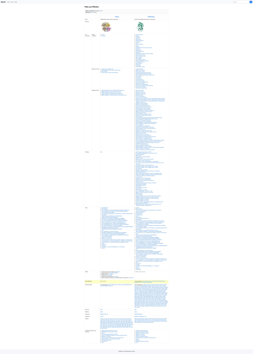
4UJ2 (108, 324)
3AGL (138, 318)
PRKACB (106, 285)
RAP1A (136, 302)
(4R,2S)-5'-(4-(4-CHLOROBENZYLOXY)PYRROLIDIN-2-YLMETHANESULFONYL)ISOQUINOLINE (111, 216)
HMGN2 (162, 293)
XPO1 (112, 285)
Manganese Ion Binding (140, 83)
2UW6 (104, 321)
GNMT (146, 291)
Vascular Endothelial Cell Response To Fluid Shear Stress (112, 337)
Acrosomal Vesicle (139, 34)
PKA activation (139, 155)
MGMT (156, 296)
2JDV (113, 320)
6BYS (159, 321)
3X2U (132, 322)
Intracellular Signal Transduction (142, 330)
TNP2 (136, 306)
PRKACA (151, 16)
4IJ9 (131, 323)
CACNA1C (150, 287)
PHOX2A (159, 299)
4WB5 (117, 324)
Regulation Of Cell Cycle (140, 129)
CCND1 (140, 288)
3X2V (101, 323)
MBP (145, 296)
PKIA (117, 16)
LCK (159, 295)
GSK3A (160, 291)
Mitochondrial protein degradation (142, 203)
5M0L (123, 325)
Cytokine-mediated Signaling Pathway (143, 105)
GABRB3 (150, 290)
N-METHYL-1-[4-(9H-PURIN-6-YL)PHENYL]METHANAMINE (112, 218)
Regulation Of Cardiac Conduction (142, 145)
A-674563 (103, 245)
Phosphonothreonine (140, 212)
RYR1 (141, 303)
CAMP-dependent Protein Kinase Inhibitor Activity (110, 70)
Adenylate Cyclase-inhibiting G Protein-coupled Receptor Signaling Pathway (150, 99)
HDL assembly (138, 188)
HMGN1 (159, 293)
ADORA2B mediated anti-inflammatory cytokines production (147, 197)
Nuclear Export (104, 341)
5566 (135, 309)
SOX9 (136, 304)
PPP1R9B (160, 300)
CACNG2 (157, 287)
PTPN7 (157, 301)
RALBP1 (163, 281)
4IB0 (123, 323)
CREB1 (163, 288)
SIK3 (149, 303)
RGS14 (163, 302)
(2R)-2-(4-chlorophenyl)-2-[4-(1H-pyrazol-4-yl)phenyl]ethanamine (113, 222)
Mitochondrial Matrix (139, 40)
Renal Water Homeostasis (141, 93)
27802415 (131, 277)
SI (145, 303)
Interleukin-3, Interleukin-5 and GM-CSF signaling (145, 175)
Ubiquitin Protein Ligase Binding (142, 84)
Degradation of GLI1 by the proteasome (143, 178)
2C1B (101, 320)
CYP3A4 (142, 289)
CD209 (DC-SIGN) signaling (141, 184)
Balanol (137, 216)
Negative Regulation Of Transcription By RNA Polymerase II (112, 90)
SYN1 (156, 304)
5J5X (149, 321)
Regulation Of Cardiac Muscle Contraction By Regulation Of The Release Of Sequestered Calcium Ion (150, 101)
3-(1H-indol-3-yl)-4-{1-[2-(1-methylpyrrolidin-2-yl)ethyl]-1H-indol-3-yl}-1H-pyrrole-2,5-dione (151, 233)
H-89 (102, 230)
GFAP (162, 290)
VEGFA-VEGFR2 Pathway (141, 172)
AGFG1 (110, 284)
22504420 (117, 271)
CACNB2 (153, 287)
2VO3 (119, 321)
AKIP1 (136, 285)
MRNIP (128, 284)
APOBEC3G (145, 285)
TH (160, 304)
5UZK (154, 321)
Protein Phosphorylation (140, 96)
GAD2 (159, 290)
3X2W (104, 323)
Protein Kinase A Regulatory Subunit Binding (144, 85)
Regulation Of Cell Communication (142, 333)
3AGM (140, 318)
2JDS (108, 320)
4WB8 (125, 324)
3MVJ (106, 322)
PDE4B (139, 299)
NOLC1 (141, 297)
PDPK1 (145, 299)
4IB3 (127, 323)
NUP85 (156, 297)
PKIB (164, 299)
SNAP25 (159, 303)
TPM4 (145, 282)
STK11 (144, 304)
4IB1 (125, 323)
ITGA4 (160, 294)
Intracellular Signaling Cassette (142, 336)
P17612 (144, 316)
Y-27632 (103, 248)
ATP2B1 (164, 285)
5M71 (101, 327)
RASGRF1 (147, 302)
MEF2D (149, 296)
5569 (101, 309)
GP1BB (149, 291)
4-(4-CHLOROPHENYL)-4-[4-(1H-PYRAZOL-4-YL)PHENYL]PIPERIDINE (115, 224)
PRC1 (131, 284)
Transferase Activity (139, 79)
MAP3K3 (139, 296)
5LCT (113, 325)
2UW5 (101, 321)
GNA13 (143, 291)
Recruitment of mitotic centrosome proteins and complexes (147, 161)
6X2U (122, 327)
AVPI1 (139, 287)
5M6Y (130, 325)
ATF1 (158, 285)
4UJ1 (106, 324)
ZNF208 (150, 282)
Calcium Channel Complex (141, 56)
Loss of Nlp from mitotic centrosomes (143, 160)
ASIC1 (153, 285)
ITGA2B (157, 294)
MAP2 (136, 296)
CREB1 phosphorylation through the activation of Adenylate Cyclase (149, 173)
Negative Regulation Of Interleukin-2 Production (145, 110)
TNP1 (165, 304)
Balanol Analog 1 (139, 213)
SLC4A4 (155, 303)
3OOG (111, 322)
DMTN (146, 289)
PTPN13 (153, 301)
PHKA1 (155, 299)
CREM (166, 288)
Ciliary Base (138, 64)
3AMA (126, 321)
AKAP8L (165, 284)
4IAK (117, 323)
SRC (142, 304)
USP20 (158, 306)
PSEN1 (140, 301)
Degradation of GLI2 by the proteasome (143, 179)
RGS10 (157, 302)
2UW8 (109, 321)
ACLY (150, 284)
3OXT (119, 322)
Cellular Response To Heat (141, 112)
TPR (140, 306)
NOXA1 (146, 297)
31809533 (110, 275)
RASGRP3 (151, 302)
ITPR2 (138, 295)
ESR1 (136, 290)
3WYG (129, 322)
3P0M (121, 322)
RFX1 (140, 282)
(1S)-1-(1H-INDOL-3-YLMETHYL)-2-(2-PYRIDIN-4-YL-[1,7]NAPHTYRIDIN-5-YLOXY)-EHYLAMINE (117, 214)
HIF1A (153, 293)
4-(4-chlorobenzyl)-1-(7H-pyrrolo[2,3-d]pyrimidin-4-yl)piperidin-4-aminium (115, 242)
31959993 (115, 273)
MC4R (147, 296)
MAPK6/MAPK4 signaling (141, 185)
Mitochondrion (138, 39)
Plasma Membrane (139, 44)
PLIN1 (136, 300)
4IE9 (129, 323)
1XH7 (118, 318)
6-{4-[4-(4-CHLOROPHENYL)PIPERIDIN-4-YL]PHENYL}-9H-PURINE (114, 220)
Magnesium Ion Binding (140, 70)
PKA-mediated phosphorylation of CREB (143, 152)
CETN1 (150, 288)
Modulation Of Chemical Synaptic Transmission (145, 127)
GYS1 (138, 293)
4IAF (113, 323)
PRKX (109, 285)
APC (141, 285)
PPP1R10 (144, 300)
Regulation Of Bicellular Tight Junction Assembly (145, 149)
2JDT (111, 320)
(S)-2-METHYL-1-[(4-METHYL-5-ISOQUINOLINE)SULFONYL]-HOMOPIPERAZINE (117, 226)
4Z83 (128, 324)
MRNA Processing (139, 95)
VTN (165, 306)
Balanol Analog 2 (139, 208)
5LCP (106, 325)
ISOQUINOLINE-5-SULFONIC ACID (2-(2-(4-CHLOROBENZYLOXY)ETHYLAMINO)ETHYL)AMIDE (111, 228)
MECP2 (153, 281)
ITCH (154, 294)
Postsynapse (138, 65)
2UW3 (127, 320)
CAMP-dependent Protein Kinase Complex (144, 47)
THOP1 (162, 304)
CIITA (155, 288)
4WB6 (120, 324)
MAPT (142, 296)
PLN (138, 300)
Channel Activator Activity (141, 86)
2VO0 (117, 321)
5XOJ (108, 327)
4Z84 (130, 324)
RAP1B (139, 302)
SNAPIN (162, 303)
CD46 (149, 281)
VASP (161, 306)
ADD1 (156, 284)
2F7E (104, 320)
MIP (158, 296)
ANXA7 (138, 285)
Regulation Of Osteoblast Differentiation (143, 120)
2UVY (120, 320)
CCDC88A (136, 288)
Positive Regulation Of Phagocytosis (143, 126)
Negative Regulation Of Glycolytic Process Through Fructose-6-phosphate (150, 147)
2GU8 (136, 318)
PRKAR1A (165, 300)
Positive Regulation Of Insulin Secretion (143, 109)
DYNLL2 (119, 284)
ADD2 (158, 284)
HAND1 (141, 293)
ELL (151, 281)
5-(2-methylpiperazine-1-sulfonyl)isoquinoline (109, 231)
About (12, 2)
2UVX (117, 320)
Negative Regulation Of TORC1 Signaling (143, 146)
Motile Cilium (138, 52)
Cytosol (137, 43)
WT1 (135, 307)
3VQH (126, 322)
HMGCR (156, 293)
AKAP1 (144, 281)
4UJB (115, 324)
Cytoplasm (103, 35)
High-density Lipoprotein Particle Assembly (144, 111)
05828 (101, 311)
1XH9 (123, 318)
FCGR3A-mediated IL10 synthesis (142, 199)
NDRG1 (161, 296)
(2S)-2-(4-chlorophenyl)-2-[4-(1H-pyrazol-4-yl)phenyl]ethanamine (113, 223)
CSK (137, 289)
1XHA (125, 318)
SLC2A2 (152, 303)
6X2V (124, 327)
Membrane (138, 48)
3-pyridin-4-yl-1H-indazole (106, 237)
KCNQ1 (147, 295)
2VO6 (122, 321)
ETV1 (138, 290)
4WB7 (122, 324)
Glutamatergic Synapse (140, 66)
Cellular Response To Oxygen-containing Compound (146, 337)
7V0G (132, 327)
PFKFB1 (148, 299)
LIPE (163, 295)
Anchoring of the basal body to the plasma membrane (146, 182)
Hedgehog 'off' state (139, 181)
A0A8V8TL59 (137, 316)
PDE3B (136, 299)
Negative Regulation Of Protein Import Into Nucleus (111, 92)
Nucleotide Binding (139, 69)
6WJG (140, 322)
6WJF (138, 322)
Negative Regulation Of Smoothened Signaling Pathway (146, 122)
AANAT (144, 284)
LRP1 (166, 295)
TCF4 (142, 282)
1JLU (104, 318)
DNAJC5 (149, 289)
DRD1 (155, 289)
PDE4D (142, 299)
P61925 (101, 316)
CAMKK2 (166, 287)
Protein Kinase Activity (140, 71)
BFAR (147, 281)
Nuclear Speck (138, 50)
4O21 (101, 324)
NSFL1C (153, 297)
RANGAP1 (137, 282)
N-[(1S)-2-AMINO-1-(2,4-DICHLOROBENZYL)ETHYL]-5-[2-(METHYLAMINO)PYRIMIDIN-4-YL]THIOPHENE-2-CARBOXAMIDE (149, 231)
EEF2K (160, 289)
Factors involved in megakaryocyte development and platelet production (149, 201)
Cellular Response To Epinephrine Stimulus (144, 139)
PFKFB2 (152, 299)
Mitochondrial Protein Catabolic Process (143, 114)
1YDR (128, 318)
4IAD (111, 323)
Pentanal (137, 207)
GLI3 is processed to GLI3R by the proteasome (145, 180)
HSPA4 (139, 294)
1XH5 (113, 318)
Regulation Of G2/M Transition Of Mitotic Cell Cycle (111, 91)
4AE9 (148, 320)
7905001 (101, 10)
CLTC (160, 288)
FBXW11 (141, 290)
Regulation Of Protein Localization (142, 341)
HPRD (92, 12)
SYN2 (158, 304)
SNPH (165, 303)
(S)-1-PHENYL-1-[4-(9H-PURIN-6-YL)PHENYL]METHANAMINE (113, 219)
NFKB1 (164, 296)
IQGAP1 (149, 294)
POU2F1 (140, 300)
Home (8, 2)
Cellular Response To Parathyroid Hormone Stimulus (146, 136)
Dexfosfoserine (139, 217)
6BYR (156, 321)
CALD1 (162, 287)
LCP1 (161, 295)
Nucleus (103, 34)
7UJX (129, 327)
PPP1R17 (148, 300)
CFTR (153, 288)
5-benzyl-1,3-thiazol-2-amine (106, 238)
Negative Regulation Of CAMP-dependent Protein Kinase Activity (113, 95)
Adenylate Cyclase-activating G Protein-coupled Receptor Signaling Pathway (150, 98)
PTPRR (160, 301)
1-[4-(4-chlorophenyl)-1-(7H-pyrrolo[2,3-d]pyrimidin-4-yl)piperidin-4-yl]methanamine (116, 239)
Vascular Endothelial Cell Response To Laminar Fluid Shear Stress (148, 141)
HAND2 (144, 293)
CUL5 (140, 289)
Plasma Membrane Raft (140, 59)
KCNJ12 (144, 295)
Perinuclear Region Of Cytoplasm (142, 60)
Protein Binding (104, 71)
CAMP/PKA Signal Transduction (142, 143)
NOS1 (144, 297)
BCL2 (144, 287)
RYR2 (144, 303)
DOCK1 (152, 289)
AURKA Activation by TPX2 (141, 187)
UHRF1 (155, 306)
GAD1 (157, 290)
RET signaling (138, 186)
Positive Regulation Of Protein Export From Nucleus (146, 123)
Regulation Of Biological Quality (142, 331)
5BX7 (101, 325)
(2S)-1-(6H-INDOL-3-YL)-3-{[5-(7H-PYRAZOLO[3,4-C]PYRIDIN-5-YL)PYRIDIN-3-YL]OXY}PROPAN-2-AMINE (151, 226)
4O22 (104, 324)
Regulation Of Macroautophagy (142, 103)
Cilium (137, 45)
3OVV (113, 322)
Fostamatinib (138, 269)
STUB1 (153, 304)
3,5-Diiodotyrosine (104, 207)
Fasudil (102, 243)
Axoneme (137, 46)
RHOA (166, 302)
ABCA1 (147, 284)
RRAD (136, 303)
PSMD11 (143, 301)
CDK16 (143, 288)
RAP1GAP (143, 302)
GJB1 (136, 291)
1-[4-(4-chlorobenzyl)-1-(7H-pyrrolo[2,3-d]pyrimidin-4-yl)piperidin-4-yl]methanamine (116, 241)
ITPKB (165, 294)
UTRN (147, 282)
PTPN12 (150, 301)
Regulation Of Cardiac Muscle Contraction (144, 130)
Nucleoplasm (138, 37)
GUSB (136, 293)
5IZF (145, 321)
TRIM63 (146, 306)
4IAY (119, 323)
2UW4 (130, 320)
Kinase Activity (139, 78)
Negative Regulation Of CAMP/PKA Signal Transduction (112, 93)
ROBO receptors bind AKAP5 (141, 190)
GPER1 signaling (139, 193)
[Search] (251, 2)
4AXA (106, 323)
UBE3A (152, 306)
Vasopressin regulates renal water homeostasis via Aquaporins (148, 171)
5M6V (127, 325)
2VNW (112, 321)
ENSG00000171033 (104, 314)
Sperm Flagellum (139, 57)
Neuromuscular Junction (140, 54)
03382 (136, 311)
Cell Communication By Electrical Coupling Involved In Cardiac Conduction (150, 140)
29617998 (112, 273)
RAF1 (163, 301)
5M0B (118, 325)
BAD (141, 287)
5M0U (125, 325)
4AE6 (146, 320)
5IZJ (147, 321)
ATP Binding (138, 77)
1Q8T (106, 318)
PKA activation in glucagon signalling (143, 156)
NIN (139, 297)
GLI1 (138, 291)
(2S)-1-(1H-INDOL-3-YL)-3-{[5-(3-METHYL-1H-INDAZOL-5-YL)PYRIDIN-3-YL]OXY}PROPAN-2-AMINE (115, 235)
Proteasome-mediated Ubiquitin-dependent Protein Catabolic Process (149, 117)
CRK (135, 289)
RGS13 (160, 302)
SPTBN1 (138, 304)
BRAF (146, 287)
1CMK (101, 318)
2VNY (114, 321)
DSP (157, 289)
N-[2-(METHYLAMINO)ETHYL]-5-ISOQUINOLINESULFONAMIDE (114, 232)
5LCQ (108, 325)
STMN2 (150, 304)
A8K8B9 (141, 316)
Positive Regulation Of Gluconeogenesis (143, 121)
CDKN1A (146, 288)
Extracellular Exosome (140, 62)
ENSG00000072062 (138, 314)
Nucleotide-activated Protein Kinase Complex (144, 53)
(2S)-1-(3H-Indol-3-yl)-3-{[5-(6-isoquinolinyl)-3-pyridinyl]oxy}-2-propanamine (115, 210)
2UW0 (125, 320)
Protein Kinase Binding (140, 80)
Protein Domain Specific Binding (142, 82)
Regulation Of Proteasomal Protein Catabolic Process (146, 131)
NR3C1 (150, 297)
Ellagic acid (138, 268)
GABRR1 (154, 290)
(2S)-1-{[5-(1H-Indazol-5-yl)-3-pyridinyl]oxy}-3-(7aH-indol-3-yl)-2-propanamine (150, 222)
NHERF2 (136, 297)
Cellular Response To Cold (141, 133)
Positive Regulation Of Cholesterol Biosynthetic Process (146, 118)
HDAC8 (150, 293)
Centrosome (138, 41)
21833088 (111, 274)
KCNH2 (141, 295)
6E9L (115, 327)
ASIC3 (156, 285)
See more (102, 342)
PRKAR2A (137, 301)
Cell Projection (138, 58)
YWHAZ (138, 307)
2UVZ (122, 320)
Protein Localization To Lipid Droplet (142, 148)
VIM (163, 306)
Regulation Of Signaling (140, 334)
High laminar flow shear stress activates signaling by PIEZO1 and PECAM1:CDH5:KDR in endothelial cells (148, 205)
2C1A (130, 318)
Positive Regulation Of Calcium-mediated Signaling (145, 128)
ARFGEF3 (149, 285)
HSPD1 (142, 294)
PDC (162, 297)
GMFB (140, 291)
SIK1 (147, 303)
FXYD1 (146, 290)
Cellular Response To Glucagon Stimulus (143, 137)
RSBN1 (138, 303)
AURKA (136, 287)
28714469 (116, 276)
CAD (160, 287)
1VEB (109, 318)
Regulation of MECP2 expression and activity (144, 192)
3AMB (129, 321)
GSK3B (163, 291)
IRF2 (152, 294)
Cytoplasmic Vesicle (140, 51)
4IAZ (121, 323)
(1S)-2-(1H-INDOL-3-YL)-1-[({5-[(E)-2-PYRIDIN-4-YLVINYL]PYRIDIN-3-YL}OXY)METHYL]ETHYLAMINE (114, 212)
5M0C (120, 325)
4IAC (109, 323)
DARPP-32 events (139, 157)
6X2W (127, 327)
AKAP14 (161, 284)
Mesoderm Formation (140, 90)
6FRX (117, 327)
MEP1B (153, 296)
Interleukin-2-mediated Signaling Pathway (144, 115)
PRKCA (157, 281)
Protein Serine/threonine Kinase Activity (143, 72)
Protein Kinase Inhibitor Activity (107, 69)
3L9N (104, 322)
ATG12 (161, 285)
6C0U (161, 321)
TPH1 (138, 306)
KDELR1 (151, 295)
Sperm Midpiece (139, 63)
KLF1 (154, 295)
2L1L (115, 320)
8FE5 (104, 328)
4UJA (113, 324)
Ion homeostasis (139, 176)
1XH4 (111, 318)
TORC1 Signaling (139, 116)
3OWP (116, 322)
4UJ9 (110, 324)
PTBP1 (147, 301)
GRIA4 (155, 291)
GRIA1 (152, 291)
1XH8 (121, 318)
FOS (144, 290)
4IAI (115, 323)
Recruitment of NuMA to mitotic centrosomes (144, 165)
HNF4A (166, 293)
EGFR (122, 284)
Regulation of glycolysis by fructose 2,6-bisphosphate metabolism (148, 195)
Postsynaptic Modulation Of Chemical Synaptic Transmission (147, 142)
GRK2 (158, 291)
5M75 (104, 327)
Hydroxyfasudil (104, 208)
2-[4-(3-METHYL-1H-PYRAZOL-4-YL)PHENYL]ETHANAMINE (113, 233)
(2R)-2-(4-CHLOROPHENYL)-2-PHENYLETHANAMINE (111, 225)
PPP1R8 (156, 300)
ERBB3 (165, 289)
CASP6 (113, 284)
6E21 (111, 327)
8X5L (153, 322)
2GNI (106, 320)
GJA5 (165, 290)
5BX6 (132, 324)
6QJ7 (120, 327)
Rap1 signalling (139, 168)
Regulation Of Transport (140, 335)
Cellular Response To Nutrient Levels (143, 108)
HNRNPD (136, 294)
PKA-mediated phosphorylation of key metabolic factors (146, 153)
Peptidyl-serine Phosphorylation (142, 104)
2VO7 (124, 321)
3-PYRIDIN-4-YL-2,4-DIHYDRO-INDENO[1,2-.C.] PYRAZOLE (113, 246)
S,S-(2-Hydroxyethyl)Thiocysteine (142, 218)
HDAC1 (147, 293)
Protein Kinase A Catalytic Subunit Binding (109, 72)
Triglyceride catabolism (140, 154)
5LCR (111, 325)
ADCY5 (153, 284)
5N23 (106, 327)
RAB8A (160, 281)
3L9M (101, 322)
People (15, 2)
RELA (155, 302)
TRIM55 (142, 306)
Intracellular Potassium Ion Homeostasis (143, 107)
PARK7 (159, 297)
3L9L (131, 321)
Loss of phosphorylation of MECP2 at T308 (144, 191)
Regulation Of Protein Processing (142, 134)
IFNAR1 (146, 294)
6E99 (113, 327)
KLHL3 (156, 295)
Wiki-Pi (3, 2)
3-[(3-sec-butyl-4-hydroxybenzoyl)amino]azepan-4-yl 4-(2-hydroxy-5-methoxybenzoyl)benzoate (148, 210)
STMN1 (147, 304)
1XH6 (116, 318)
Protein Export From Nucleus (141, 97)
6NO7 (166, 321)
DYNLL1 (116, 284)
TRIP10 (149, 306)
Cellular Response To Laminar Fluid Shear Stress (110, 338)
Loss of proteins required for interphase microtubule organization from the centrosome (150, 163)
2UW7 (106, 321)
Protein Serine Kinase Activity (141, 88)
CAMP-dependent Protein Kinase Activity (143, 73)
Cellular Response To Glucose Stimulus (143, 135)
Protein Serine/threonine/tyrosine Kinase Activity (145, 75)
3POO (124, 322)
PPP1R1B (153, 300)
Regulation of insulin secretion (141, 169)
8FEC (106, 328)
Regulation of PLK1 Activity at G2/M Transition (145, 159)
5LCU (115, 325)
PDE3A (164, 297)
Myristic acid (103, 244)
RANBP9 (166, 301)
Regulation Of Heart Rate (140, 92)
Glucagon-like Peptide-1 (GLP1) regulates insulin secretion (147, 166)
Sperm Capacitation (139, 124)
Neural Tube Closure (139, 91)
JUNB (125, 284)
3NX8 (108, 322)
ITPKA (163, 294)
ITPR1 (136, 295)
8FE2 (101, 328)
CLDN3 (157, 288)
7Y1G (143, 322)
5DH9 (104, 325)
